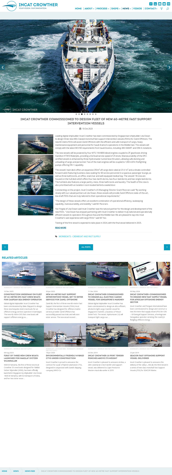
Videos (137, 9)
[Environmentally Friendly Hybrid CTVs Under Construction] (65, 352)
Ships (114, 9)
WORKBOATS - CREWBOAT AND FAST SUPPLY (80, 236)
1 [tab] (76, 114)
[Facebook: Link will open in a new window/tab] (150, 3)
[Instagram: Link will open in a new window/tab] (159, 3)
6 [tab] (90, 114)
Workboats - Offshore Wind (56, 349)
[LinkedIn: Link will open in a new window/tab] (155, 3)
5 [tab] (87, 114)
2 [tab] (79, 114)
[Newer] (167, 247)
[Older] (5, 247)
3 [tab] (82, 114)
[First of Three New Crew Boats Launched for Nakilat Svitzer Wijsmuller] (23, 352)
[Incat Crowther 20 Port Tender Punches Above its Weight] (107, 352)
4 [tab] (84, 114)
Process (101, 9)
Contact (150, 9)
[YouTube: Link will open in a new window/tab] (164, 3)
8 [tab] (95, 114)
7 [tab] (93, 114)
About (88, 9)
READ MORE (60, 227)
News (126, 9)
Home (78, 9)
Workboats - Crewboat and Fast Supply (18, 287)
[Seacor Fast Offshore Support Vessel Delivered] (149, 352)
